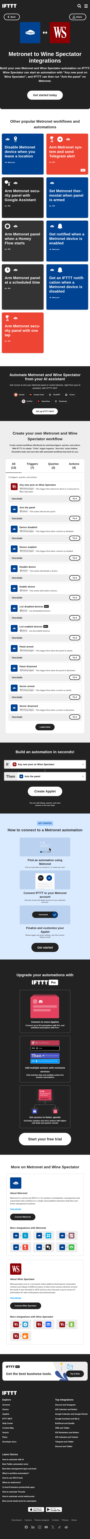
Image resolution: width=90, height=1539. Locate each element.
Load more (45, 727)
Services (6, 1405)
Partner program (42, 1520)
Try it (75, 499)
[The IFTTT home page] (9, 6)
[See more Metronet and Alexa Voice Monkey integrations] (66, 1247)
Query (24, 611)
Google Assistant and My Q (67, 1419)
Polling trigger (28, 489)
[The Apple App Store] (36, 1509)
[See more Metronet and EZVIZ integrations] (43, 1236)
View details (17, 498)
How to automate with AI (13, 1460)
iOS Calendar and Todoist (66, 1437)
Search (5, 1433)
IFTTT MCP (7, 1419)
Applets (5, 1414)
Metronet (20, 54)
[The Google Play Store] (54, 1510)
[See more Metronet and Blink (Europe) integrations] (20, 1236)
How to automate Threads (13, 1492)
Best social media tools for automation (19, 1501)
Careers (28, 1520)
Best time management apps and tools (19, 1469)
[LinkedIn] (33, 1527)
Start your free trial (45, 1139)
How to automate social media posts (18, 1496)
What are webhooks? (11, 1483)
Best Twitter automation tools (15, 1464)
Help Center (7, 1423)
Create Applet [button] (45, 791)
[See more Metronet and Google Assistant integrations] (43, 1247)
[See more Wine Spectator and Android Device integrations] (66, 1324)
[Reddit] (66, 1527)
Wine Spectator (61, 54)
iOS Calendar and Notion (66, 1410)
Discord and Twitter (63, 1446)
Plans (4, 1437)
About (74, 1520)
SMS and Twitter (62, 1428)
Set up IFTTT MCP (45, 411)
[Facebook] (26, 1527)
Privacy (65, 1520)
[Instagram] (40, 1527)
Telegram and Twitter (64, 1442)
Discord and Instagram (65, 1405)
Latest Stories (10, 1454)
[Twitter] (53, 1527)
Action (25, 511)
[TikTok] (59, 1527)
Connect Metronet (23, 1217)
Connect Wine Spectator (25, 1306)
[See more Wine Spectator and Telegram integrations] (20, 1324)
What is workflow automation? (15, 1473)
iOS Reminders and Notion (67, 1433)
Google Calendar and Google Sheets (71, 1414)
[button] (86, 6)
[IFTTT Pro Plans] (46, 606)
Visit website (15, 1209)
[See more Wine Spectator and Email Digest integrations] (43, 1324)
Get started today (45, 95)
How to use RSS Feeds (12, 1478)
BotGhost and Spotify (64, 1423)
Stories (5, 1410)
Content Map (8, 1428)
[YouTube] (46, 1527)
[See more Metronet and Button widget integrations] (20, 1247)
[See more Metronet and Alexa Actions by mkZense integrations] (66, 1236)
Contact (55, 1520)
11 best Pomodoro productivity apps (18, 1487)
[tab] (14, 466)
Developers (17, 1520)
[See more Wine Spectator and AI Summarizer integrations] (20, 1336)
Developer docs (9, 1442)
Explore (6, 1400)
